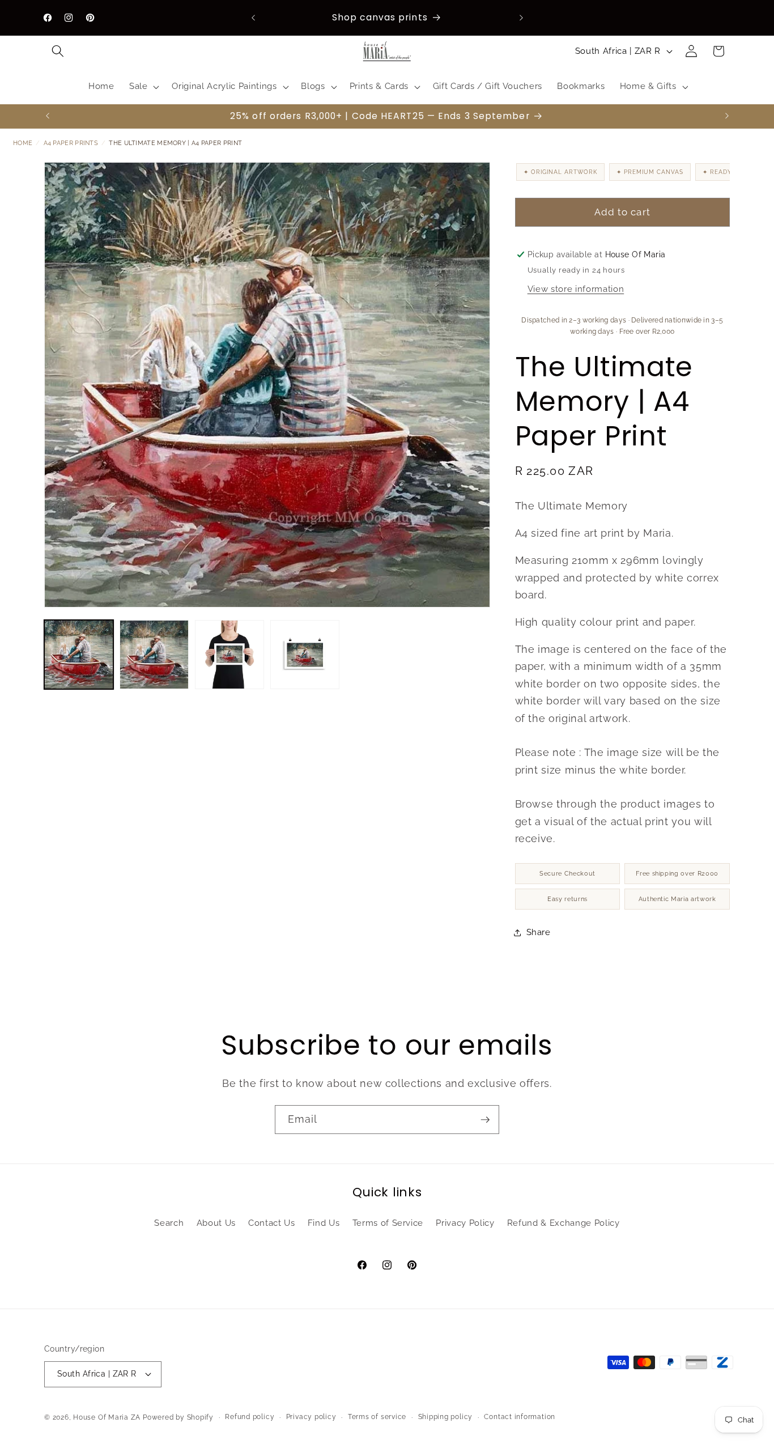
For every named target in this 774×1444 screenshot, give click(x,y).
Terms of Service (388, 1223)
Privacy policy (311, 1417)
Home (22, 143)
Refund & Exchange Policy (563, 1223)
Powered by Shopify (178, 1418)
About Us (216, 1223)
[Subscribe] (485, 1120)
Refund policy (249, 1417)
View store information (576, 289)
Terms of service (377, 1417)
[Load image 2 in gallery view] (154, 654)
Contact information (519, 1417)
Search (169, 1223)
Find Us (324, 1223)
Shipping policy (445, 1417)
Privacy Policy (465, 1223)
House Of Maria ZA (107, 1418)
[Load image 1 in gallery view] (78, 654)
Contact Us (271, 1223)
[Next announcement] (521, 17)
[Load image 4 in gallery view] (304, 654)
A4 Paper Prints (71, 143)
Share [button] (538, 932)
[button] (57, 51)
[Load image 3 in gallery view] (229, 654)
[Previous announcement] (253, 17)
